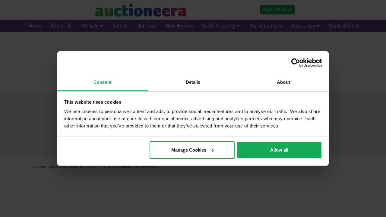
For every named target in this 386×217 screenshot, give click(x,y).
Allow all (279, 150)
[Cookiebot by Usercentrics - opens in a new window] (295, 62)
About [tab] (283, 82)
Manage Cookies (188, 150)
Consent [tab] (102, 82)
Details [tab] (193, 82)
